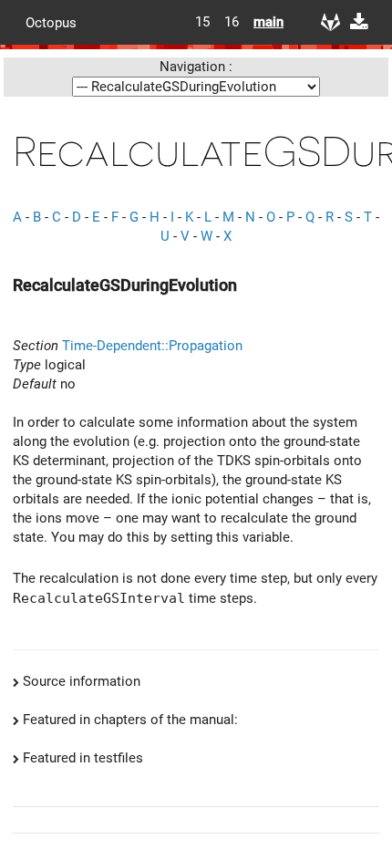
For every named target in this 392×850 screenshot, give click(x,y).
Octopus (51, 22)
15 (202, 22)
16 (231, 22)
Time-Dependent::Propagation (152, 345)
